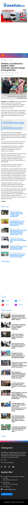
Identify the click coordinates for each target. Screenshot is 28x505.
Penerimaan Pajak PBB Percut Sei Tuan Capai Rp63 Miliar (18, 240)
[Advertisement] (14, 39)
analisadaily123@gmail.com (9, 489)
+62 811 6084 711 (6, 486)
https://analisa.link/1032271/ (8, 75)
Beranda (5, 60)
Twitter (19, 300)
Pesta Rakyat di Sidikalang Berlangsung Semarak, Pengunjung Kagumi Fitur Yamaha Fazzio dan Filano (18, 375)
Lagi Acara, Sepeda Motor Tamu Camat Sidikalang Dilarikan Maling (17, 336)
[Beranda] (14, 4)
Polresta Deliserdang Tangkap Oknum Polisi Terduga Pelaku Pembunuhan (16, 214)
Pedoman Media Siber (8, 462)
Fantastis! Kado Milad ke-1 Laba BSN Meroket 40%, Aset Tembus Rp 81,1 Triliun (19, 429)
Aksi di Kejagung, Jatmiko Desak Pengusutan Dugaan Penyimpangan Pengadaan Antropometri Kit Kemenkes (19, 395)
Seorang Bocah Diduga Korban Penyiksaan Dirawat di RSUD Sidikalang (18, 327)
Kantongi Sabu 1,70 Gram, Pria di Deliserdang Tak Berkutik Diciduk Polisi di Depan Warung (17, 223)
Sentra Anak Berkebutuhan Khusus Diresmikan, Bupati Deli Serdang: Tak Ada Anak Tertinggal (13, 123)
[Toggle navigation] (2, 55)
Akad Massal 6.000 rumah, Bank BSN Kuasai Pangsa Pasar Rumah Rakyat (18, 255)
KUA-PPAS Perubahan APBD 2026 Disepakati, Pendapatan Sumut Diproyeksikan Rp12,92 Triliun (18, 419)
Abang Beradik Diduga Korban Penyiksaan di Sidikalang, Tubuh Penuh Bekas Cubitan (18, 317)
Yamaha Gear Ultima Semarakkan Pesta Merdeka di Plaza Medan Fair (18, 385)
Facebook (7, 300)
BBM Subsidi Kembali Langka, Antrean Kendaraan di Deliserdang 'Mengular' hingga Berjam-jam (18, 232)
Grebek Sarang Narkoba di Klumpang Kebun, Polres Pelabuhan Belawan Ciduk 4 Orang (12, 128)
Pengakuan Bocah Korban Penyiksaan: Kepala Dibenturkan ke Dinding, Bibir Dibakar (18, 355)
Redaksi (5, 460)
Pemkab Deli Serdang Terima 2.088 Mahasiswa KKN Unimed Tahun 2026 (18, 248)
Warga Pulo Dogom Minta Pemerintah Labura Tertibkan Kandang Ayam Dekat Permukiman (19, 365)
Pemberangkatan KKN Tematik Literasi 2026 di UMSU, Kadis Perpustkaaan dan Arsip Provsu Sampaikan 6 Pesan (18, 407)
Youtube (7, 304)
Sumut (11, 60)
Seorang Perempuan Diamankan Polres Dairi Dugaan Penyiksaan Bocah (18, 346)
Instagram (20, 304)
